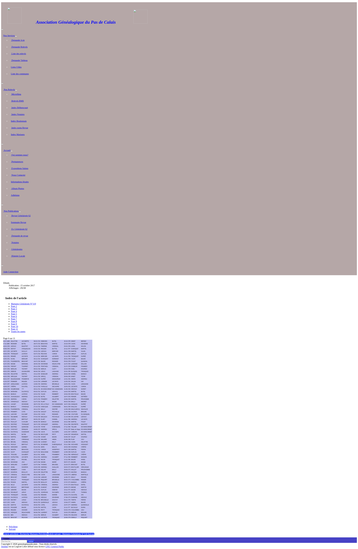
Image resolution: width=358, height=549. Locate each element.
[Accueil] (11, 151)
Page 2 (14, 306)
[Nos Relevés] (16, 90)
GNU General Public (54, 546)
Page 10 (14, 326)
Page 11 (14, 329)
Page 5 (14, 314)
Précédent (13, 526)
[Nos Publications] (20, 211)
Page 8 (14, 321)
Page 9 (14, 324)
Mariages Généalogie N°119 (23, 304)
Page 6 (14, 316)
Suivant (12, 529)
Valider (6, 538)
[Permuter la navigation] (2, 29)
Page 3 (14, 309)
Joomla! (4, 546)
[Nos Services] (16, 36)
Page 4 (14, 311)
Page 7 (14, 319)
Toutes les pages (18, 331)
